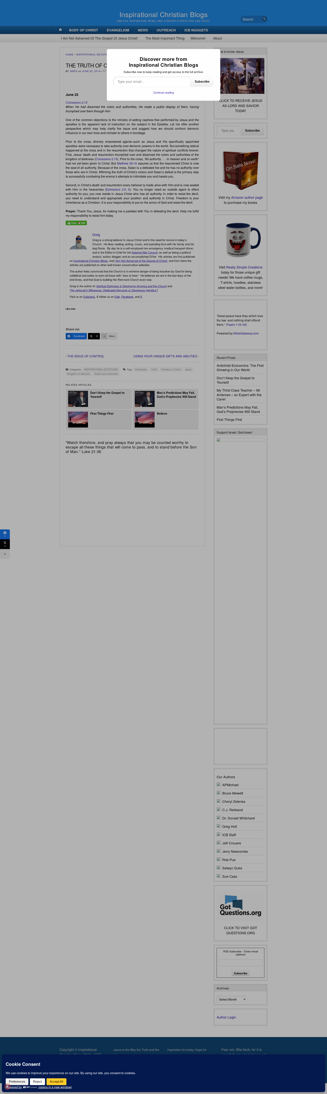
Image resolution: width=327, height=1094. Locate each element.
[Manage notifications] (7, 1087)
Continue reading (163, 92)
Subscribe (202, 81)
